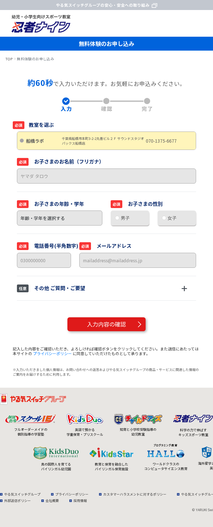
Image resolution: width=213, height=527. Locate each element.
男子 (125, 218)
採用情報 (80, 500)
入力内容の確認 (106, 324)
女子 (172, 218)
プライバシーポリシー (52, 353)
